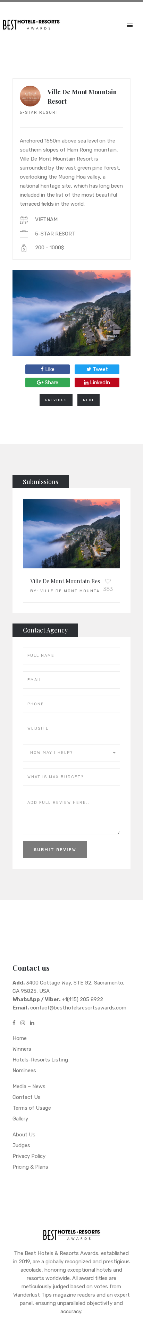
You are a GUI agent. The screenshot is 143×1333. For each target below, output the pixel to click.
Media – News (28, 1086)
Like (49, 369)
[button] (71, 753)
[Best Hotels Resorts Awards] (71, 1236)
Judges (21, 1145)
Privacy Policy (28, 1156)
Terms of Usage (31, 1108)
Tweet (99, 369)
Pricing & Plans (30, 1167)
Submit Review (55, 849)
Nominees (24, 1070)
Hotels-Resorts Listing (40, 1060)
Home (19, 1038)
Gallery (20, 1119)
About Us (23, 1135)
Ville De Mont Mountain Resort (69, 581)
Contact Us (26, 1097)
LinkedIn (99, 382)
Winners (21, 1049)
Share (50, 382)
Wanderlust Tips (32, 1295)
